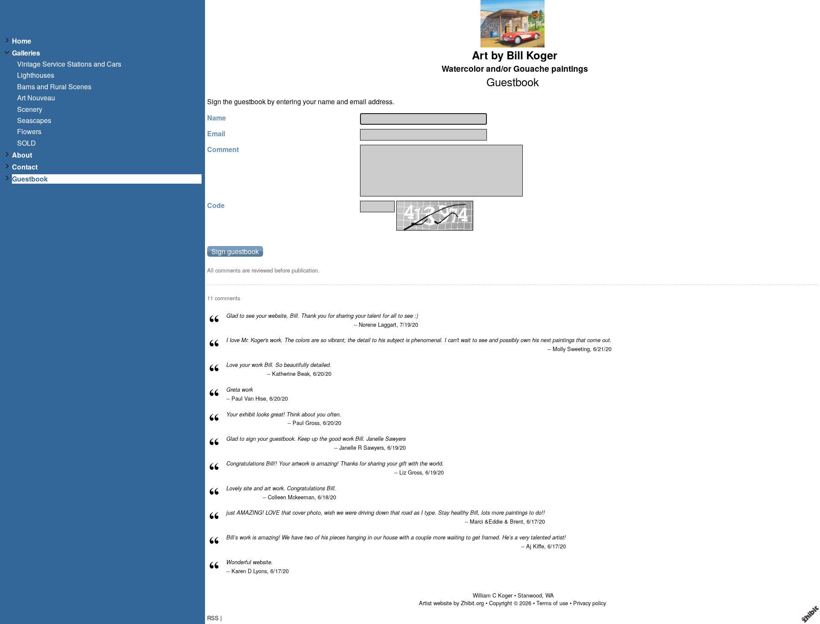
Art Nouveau (36, 98)
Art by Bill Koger (514, 55)
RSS (213, 618)
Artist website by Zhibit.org (451, 603)
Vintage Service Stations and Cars (69, 64)
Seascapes (34, 120)
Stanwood (530, 595)
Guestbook (30, 179)
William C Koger (492, 595)
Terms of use (552, 603)
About (22, 155)
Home (21, 41)
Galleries (26, 53)
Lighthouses (35, 75)
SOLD (26, 143)
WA (549, 595)
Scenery (29, 109)
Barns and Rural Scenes (54, 86)
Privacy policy (589, 603)
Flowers (29, 131)
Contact (25, 167)
